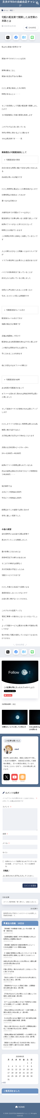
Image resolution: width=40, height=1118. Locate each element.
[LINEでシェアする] (32, 37)
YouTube (14, 781)
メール (6, 843)
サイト (5, 852)
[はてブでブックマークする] (24, 37)
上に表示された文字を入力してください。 (19, 876)
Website (22, 781)
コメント (7, 807)
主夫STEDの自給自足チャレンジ (20, 3)
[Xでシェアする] (8, 37)
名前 (5, 834)
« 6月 (4, 1083)
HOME (21, 1107)
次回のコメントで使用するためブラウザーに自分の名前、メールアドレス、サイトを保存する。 (21, 863)
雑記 (14, 704)
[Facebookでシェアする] (16, 37)
